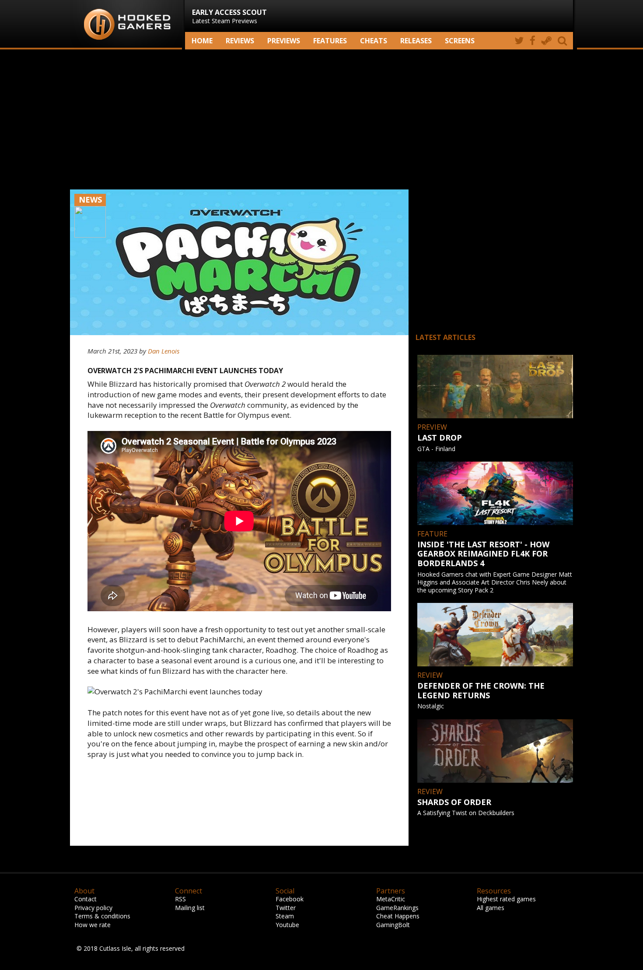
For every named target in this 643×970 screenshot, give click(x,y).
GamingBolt (393, 925)
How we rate (92, 925)
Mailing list (190, 907)
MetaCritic (390, 899)
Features (330, 41)
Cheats (373, 41)
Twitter (286, 907)
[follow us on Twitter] (519, 40)
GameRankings (397, 907)
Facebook (290, 899)
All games (490, 907)
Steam (285, 916)
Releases (416, 41)
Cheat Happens (397, 916)
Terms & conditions (102, 916)
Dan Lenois (163, 351)
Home (202, 41)
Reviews (240, 41)
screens (460, 41)
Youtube (287, 925)
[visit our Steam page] (546, 40)
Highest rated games (506, 899)
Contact (85, 899)
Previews (283, 41)
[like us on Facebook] (532, 40)
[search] (564, 40)
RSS (180, 899)
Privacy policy (93, 907)
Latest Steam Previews (229, 16)
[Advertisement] (321, 119)
